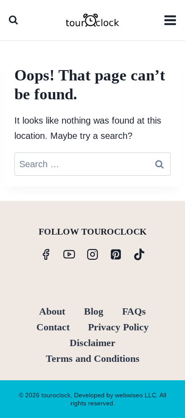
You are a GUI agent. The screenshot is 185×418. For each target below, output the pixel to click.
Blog (93, 311)
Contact (53, 327)
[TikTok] (139, 254)
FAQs (134, 311)
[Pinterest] (116, 254)
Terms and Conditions (93, 358)
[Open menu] (170, 20)
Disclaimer (92, 342)
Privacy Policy (118, 327)
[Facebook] (45, 254)
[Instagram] (92, 254)
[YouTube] (69, 254)
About (52, 311)
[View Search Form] (13, 20)
